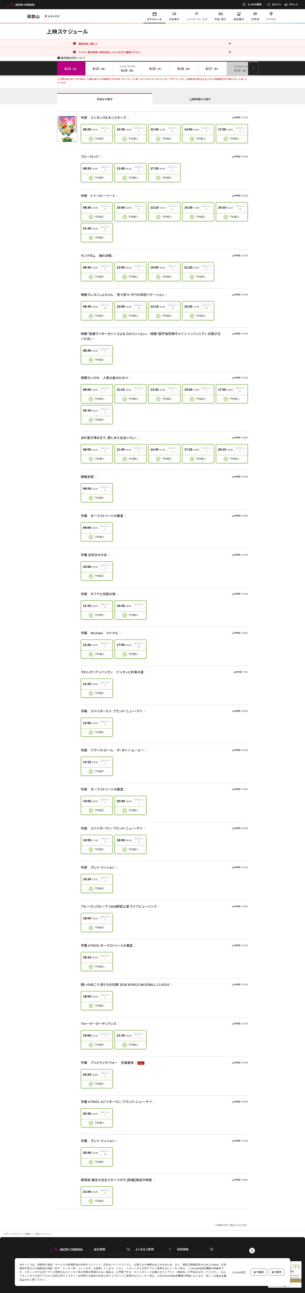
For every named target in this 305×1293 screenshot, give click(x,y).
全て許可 (277, 1272)
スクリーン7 (105, 389)
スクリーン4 (105, 168)
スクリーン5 (105, 267)
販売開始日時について (73, 57)
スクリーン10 (105, 306)
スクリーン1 (105, 527)
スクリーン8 (105, 129)
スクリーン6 (105, 207)
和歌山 (28, 1233)
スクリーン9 (105, 488)
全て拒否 (259, 1272)
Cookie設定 (239, 1272)
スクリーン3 (172, 168)
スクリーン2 (105, 449)
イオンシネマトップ (12, 1233)
